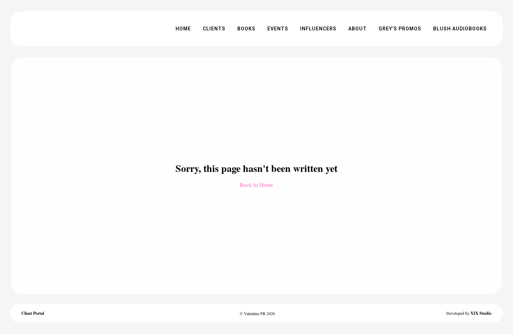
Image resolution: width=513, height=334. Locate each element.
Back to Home (256, 185)
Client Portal (32, 313)
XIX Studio (480, 313)
